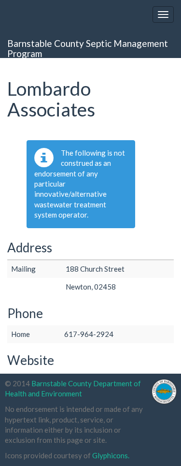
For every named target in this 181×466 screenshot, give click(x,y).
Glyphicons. (110, 455)
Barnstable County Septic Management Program (87, 48)
